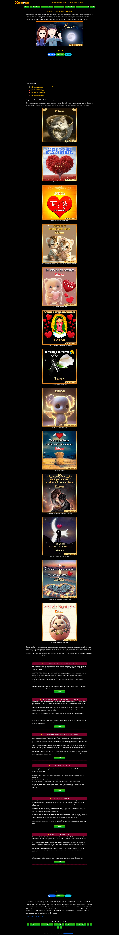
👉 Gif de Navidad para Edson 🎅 (59, 798)
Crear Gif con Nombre (68, 2)
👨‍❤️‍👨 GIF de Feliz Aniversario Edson (36, 95)
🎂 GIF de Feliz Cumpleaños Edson (37, 92)
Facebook (52, 54)
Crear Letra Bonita (78, 2)
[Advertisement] (59, 69)
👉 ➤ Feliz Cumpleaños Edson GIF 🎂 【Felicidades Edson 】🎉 (60, 664)
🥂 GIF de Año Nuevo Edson (35, 89)
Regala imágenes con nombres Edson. (34, 916)
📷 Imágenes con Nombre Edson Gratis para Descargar (41, 86)
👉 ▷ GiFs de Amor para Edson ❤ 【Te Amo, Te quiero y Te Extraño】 (59, 699)
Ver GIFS (59, 691)
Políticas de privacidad (68, 933)
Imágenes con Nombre (57, 2)
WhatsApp (61, 54)
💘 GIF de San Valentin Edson (35, 94)
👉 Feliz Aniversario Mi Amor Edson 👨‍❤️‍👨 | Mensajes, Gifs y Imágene (59, 734)
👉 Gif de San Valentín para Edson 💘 (59, 766)
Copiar (69, 54)
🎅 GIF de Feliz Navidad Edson (36, 87)
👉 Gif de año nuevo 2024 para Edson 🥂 (59, 834)
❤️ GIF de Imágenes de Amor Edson (37, 90)
